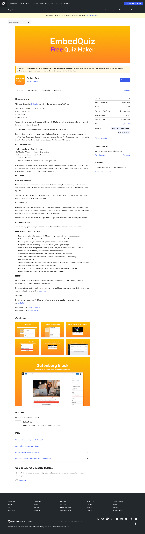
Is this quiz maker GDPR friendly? (27, 452)
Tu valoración (100, 155)
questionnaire (125, 128)
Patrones (37, 510)
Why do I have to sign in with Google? (29, 440)
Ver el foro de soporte (103, 172)
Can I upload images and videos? (27, 446)
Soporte (127, 90)
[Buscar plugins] (29, 22)
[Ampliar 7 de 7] (87, 359)
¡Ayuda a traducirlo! (92, 15)
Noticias (10, 504)
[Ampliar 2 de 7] (62, 324)
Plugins (36, 507)
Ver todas (126, 155)
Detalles (20, 90)
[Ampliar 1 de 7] (36, 324)
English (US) (126, 124)
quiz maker (125, 132)
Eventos (89, 504)
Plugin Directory (13, 10)
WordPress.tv (65, 510)
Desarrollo (58, 90)
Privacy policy (33, 310)
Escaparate (38, 501)
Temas (36, 504)
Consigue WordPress (133, 3)
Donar (89, 507)
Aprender (63, 501)
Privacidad (11, 510)
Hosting (10, 507)
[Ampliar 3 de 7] (87, 324)
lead (118, 128)
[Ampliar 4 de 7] (36, 342)
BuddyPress (117, 510)
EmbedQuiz (35, 104)
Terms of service (34, 307)
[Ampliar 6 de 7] (87, 342)
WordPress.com (119, 501)
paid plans (42, 291)
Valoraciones (32, 90)
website (21, 303)
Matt (115, 504)
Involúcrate (90, 501)
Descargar (124, 80)
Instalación (46, 90)
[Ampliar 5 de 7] (62, 342)
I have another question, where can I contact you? (33, 458)
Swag (89, 510)
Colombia (30, 521)
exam (113, 128)
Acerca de (11, 501)
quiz (119, 132)
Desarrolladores (65, 507)
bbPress (116, 507)
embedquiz (34, 82)
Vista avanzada (101, 138)
